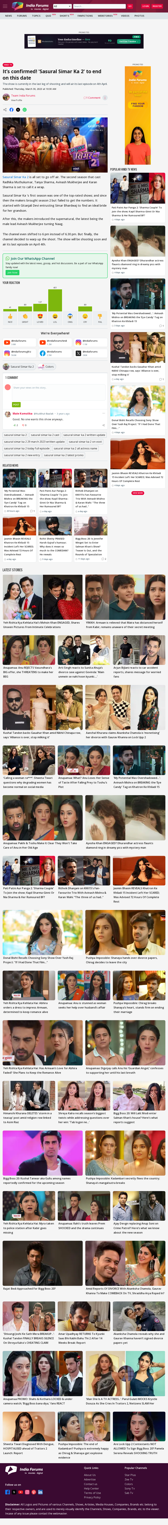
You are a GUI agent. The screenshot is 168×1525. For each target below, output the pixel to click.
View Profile (16, 100)
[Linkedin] (40, 1492)
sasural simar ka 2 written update (84, 435)
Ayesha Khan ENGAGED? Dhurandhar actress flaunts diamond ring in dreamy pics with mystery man (137, 264)
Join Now (12, 272)
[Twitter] (14, 1492)
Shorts (64, 15)
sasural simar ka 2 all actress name (75, 448)
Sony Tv (130, 1488)
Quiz (48, 15)
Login (146, 6)
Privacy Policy (92, 1497)
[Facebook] (7, 1492)
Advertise (90, 1479)
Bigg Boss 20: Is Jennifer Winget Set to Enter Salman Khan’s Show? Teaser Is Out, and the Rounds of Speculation (89, 546)
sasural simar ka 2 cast (45, 435)
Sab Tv (129, 1493)
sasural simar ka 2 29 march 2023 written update (34, 441)
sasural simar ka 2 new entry (22, 455)
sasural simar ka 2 (15, 435)
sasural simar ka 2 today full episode (27, 448)
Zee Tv (129, 1479)
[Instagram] (27, 1492)
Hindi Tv (8, 64)
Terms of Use (92, 1493)
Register (157, 6)
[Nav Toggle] (5, 6)
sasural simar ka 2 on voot (85, 441)
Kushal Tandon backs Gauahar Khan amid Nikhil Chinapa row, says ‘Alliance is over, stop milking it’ (136, 370)
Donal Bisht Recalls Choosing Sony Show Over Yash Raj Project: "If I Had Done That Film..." (136, 424)
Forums (22, 15)
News (8, 15)
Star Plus (130, 1475)
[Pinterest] (34, 1492)
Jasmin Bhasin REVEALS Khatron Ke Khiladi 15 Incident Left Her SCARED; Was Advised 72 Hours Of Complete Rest (19, 546)
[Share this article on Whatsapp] (24, 109)
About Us (90, 1475)
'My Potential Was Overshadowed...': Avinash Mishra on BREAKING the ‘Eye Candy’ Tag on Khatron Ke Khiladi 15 (19, 498)
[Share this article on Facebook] (11, 109)
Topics (36, 15)
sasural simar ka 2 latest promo (64, 455)
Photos (139, 15)
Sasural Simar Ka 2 (16, 177)
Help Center (91, 1488)
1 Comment (93, 98)
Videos (125, 15)
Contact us (90, 1484)
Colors (129, 1484)
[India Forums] (30, 6)
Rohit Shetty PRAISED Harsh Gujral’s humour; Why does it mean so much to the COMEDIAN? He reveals (54, 546)
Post (16, 404)
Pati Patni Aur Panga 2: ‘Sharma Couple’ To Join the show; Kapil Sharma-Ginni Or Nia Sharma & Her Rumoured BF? (54, 498)
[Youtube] (20, 1492)
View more (138, 493)
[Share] (103, 425)
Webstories (105, 15)
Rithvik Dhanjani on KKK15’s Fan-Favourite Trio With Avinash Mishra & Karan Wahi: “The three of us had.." (90, 498)
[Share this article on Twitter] (18, 109)
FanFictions (85, 15)
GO (130, 6)
